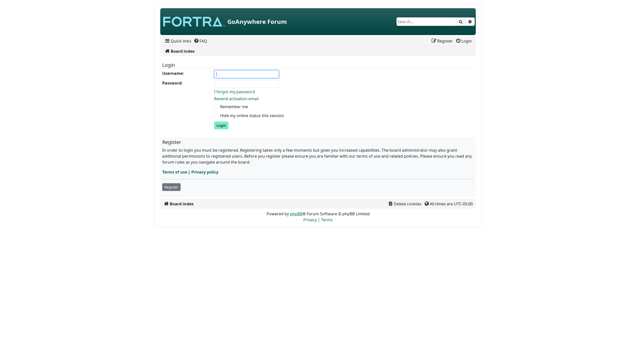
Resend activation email (236, 98)
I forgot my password (234, 91)
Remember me (234, 106)
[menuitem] (177, 41)
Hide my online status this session (252, 115)
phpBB (296, 214)
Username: (173, 73)
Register (171, 187)
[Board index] (194, 21)
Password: (172, 83)
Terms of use (174, 172)
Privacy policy (204, 172)
